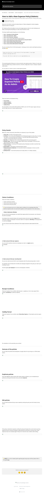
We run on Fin (22, 491)
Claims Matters (11, 12)
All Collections (4, 12)
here (17, 142)
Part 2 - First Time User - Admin (10, 35)
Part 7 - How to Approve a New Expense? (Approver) (14, 42)
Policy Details (6, 100)
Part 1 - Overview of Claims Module (11, 34)
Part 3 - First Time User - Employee (11, 37)
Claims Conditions (7, 102)
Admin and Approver (19, 12)
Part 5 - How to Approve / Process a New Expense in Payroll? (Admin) (18, 39)
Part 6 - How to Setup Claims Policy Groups (12, 41)
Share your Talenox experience (24, 486)
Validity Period (7, 104)
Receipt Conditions (7, 103)
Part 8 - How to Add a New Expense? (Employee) (13, 43)
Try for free (16, 486)
